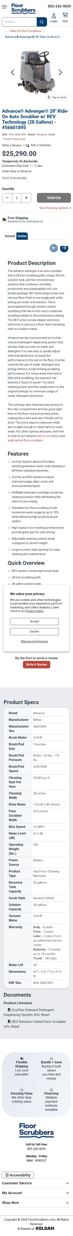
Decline (34, 631)
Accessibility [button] (20, 1175)
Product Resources (14, 138)
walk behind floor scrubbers (25, 440)
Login (53, 21)
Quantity (8, 189)
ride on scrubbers (48, 436)
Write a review (36, 664)
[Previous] (13, 72)
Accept (34, 621)
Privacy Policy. (35, 611)
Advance (41, 134)
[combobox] (24, 21)
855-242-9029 (59, 6)
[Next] (60, 72)
